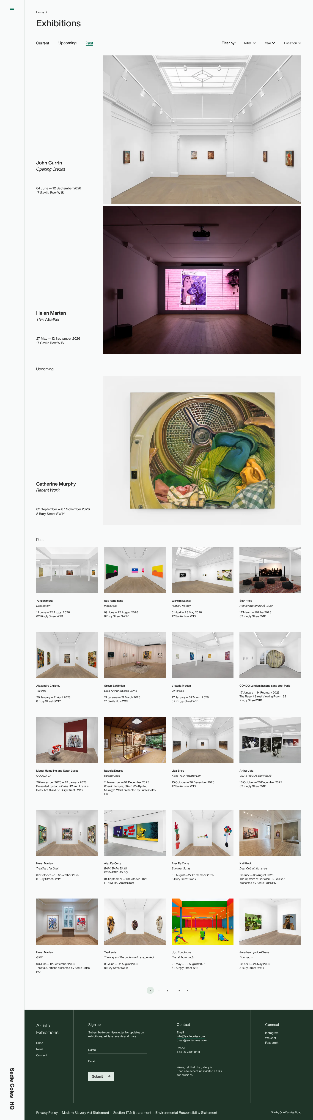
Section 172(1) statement (132, 1112)
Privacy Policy (47, 1112)
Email (91, 1061)
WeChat (270, 1037)
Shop (39, 1043)
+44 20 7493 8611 (188, 1052)
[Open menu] (12, 534)
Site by (286, 1112)
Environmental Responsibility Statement (186, 1112)
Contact (41, 1055)
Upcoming (67, 43)
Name (92, 1050)
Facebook (271, 1042)
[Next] (187, 990)
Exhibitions (58, 23)
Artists (43, 1025)
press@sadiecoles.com (191, 1040)
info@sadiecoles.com (191, 1036)
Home (40, 12)
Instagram (271, 1032)
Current (42, 43)
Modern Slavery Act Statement (85, 1112)
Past (89, 43)
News (39, 1049)
